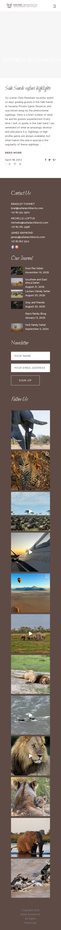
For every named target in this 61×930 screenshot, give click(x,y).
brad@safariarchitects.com (27, 208)
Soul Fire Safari (34, 268)
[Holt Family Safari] (17, 327)
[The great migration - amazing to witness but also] (30, 878)
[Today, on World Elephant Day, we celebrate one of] (30, 429)
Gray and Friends (35, 302)
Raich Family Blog (35, 313)
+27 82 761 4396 (20, 226)
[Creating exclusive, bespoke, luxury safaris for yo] (30, 552)
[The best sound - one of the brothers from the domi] (30, 755)
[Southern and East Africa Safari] (17, 282)
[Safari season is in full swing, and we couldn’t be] (30, 470)
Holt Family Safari (35, 324)
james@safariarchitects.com (28, 237)
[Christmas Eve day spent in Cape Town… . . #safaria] (30, 715)
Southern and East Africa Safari (36, 281)
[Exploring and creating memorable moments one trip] (30, 511)
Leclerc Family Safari (37, 291)
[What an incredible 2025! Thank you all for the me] (30, 633)
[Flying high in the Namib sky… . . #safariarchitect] (30, 592)
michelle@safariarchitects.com (29, 222)
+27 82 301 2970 (20, 212)
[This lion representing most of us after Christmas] (30, 674)
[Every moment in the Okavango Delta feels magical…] (30, 837)
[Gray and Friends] (17, 305)
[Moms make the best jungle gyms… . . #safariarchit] (30, 796)
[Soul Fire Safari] (17, 271)
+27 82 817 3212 (20, 241)
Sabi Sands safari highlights (28, 88)
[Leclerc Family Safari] (17, 294)
